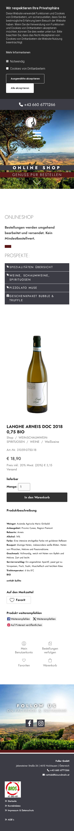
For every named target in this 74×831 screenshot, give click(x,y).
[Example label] (41, 723)
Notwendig (17, 61)
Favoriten (24, 665)
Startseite (12, 801)
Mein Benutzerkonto (24, 650)
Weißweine (52, 442)
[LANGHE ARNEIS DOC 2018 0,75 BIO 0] (37, 372)
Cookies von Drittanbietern (27, 68)
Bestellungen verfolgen (50, 650)
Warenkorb (50, 665)
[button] (19, 600)
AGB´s (9, 819)
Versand (12, 469)
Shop (10, 437)
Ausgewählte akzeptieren (25, 78)
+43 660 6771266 (39, 104)
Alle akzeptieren (20, 88)
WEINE (34, 442)
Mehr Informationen (18, 52)
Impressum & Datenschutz (21, 810)
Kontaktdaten (14, 806)
